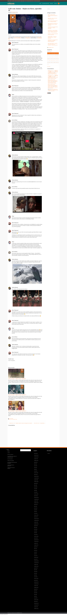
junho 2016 (35, 571)
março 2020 (35, 492)
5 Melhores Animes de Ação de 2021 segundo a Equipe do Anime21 (53, 87)
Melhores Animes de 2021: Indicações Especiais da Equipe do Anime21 (52, 15)
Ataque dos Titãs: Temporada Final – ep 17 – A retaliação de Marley (53, 21)
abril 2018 (35, 532)
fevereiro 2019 (36, 515)
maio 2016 (35, 573)
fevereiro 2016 (36, 578)
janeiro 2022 (36, 453)
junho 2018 (35, 529)
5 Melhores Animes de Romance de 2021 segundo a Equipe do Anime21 (52, 82)
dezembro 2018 (36, 518)
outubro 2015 (36, 585)
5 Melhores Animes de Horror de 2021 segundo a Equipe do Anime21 (53, 77)
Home (40, 3)
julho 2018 (35, 527)
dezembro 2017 (36, 539)
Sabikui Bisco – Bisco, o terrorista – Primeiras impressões (52, 18)
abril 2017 (35, 553)
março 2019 (35, 513)
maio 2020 (35, 488)
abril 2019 (35, 511)
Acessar (49, 453)
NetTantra (20, 612)
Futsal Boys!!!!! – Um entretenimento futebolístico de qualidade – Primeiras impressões (53, 40)
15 (56, 58)
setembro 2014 (36, 608)
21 (54, 60)
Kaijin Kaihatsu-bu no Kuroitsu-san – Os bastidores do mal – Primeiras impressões (53, 24)
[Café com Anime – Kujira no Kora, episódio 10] (25, 23)
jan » (49, 66)
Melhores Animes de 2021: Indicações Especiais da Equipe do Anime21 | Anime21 (52, 80)
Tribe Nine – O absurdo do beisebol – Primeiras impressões (53, 34)
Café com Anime (11, 418)
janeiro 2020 (36, 495)
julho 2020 (35, 485)
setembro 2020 (36, 481)
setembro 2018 (36, 523)
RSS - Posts (52, 47)
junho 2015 (35, 592)
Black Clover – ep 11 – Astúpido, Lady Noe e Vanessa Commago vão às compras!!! (20, 423)
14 (54, 58)
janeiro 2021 (36, 474)
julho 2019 (35, 506)
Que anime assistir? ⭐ (45, 3)
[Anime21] (11, 3)
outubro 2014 (36, 606)
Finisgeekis (28, 37)
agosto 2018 (36, 525)
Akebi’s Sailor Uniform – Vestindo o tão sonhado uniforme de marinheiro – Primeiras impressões (53, 44)
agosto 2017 (36, 546)
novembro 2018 (36, 520)
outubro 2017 (36, 543)
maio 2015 (35, 594)
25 (49, 62)
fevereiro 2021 (36, 472)
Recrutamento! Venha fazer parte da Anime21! (12, 463)
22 (56, 60)
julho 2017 (35, 548)
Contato (9, 452)
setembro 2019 (36, 502)
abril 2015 (35, 596)
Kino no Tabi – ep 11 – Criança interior (39, 423)
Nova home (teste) (10, 458)
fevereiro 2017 (36, 557)
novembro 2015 (36, 583)
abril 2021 (35, 469)
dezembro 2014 (36, 603)
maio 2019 (35, 509)
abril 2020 (35, 490)
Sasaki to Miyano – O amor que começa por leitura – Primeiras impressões (52, 37)
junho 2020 (35, 486)
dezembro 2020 (36, 476)
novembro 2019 (36, 499)
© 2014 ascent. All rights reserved (12, 612)
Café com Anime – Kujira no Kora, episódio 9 (17, 378)
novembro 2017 (36, 541)
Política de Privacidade (11, 460)
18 (49, 60)
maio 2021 (35, 467)
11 (49, 58)
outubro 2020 (36, 479)
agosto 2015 (36, 589)
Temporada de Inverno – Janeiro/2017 (11, 465)
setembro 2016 (36, 566)
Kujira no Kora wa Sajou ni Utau (13, 419)
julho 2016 (35, 569)
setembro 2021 (36, 460)
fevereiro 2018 (36, 536)
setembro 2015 (36, 587)
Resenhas (51, 3)
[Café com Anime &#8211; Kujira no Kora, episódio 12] (16, 405)
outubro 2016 (36, 564)
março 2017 (35, 555)
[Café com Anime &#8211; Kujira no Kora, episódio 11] (16, 389)
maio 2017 (35, 552)
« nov (48, 66)
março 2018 (35, 534)
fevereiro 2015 (36, 599)
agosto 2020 (36, 483)
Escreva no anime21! (10, 454)
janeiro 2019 (36, 516)
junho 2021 (35, 465)
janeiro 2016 (36, 580)
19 (51, 60)
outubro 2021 (36, 458)
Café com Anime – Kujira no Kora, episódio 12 (17, 410)
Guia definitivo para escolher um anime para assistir (12, 457)
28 (54, 62)
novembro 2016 (36, 562)
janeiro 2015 (36, 601)
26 (51, 62)
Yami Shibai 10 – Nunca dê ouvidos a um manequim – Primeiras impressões (53, 27)
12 (51, 58)
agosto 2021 (36, 462)
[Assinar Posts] (48, 47)
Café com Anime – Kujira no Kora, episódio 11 (17, 394)
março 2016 (35, 576)
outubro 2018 (36, 522)
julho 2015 (35, 590)
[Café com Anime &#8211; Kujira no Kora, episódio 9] (16, 373)
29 (56, 62)
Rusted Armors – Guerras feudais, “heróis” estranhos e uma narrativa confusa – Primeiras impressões (53, 31)
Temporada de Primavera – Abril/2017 (11, 468)
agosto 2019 (36, 504)
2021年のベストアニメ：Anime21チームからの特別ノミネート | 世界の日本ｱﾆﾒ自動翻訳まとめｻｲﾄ (53, 71)
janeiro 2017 (36, 559)
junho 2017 (35, 550)
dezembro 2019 (36, 497)
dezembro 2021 (36, 455)
